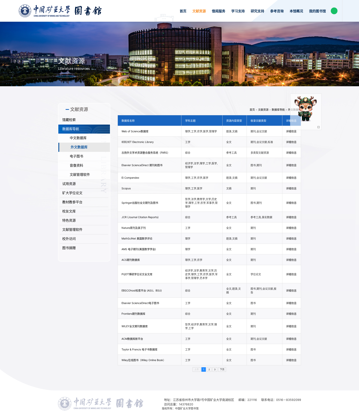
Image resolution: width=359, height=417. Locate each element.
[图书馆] (60, 10)
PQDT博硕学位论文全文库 (137, 274)
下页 (222, 369)
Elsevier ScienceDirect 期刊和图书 (142, 165)
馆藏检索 (69, 120)
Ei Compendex (130, 177)
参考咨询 (277, 11)
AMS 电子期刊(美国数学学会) (139, 249)
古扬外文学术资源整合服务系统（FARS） (146, 152)
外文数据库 (79, 147)
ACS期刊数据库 (131, 259)
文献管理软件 (80, 175)
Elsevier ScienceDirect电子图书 (140, 303)
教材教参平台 (72, 202)
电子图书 (76, 156)
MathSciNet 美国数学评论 (137, 238)
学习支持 (238, 11)
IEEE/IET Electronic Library (138, 141)
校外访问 (69, 239)
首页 (183, 11)
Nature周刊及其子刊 (134, 227)
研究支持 (257, 11)
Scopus (126, 188)
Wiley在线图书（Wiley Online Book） (144, 360)
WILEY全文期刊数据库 (135, 326)
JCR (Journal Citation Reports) (140, 217)
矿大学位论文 (72, 193)
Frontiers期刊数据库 (133, 313)
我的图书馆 (317, 11)
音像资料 (76, 165)
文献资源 (199, 11)
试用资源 (69, 184)
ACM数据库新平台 (132, 338)
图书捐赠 (69, 248)
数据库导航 (70, 129)
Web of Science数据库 (135, 131)
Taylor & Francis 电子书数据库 (139, 349)
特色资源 (69, 220)
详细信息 (291, 131)
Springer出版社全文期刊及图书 (140, 202)
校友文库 (69, 211)
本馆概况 (296, 11)
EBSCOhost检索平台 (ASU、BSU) (142, 290)
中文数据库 (78, 138)
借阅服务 (218, 11)
